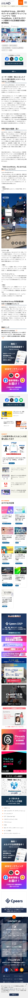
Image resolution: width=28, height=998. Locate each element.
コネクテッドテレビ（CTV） (11, 819)
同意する (14, 994)
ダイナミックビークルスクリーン (12, 833)
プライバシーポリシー (9, 989)
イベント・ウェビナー (18, 976)
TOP (2, 6)
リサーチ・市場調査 (18, 979)
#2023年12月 (5, 45)
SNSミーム (7, 808)
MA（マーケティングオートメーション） (14, 827)
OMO (5, 825)
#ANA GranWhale (13, 45)
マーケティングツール (7, 979)
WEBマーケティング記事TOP (9, 6)
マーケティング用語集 (18, 982)
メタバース (18, 6)
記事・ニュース (6, 976)
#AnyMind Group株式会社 (17, 47)
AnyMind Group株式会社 (9, 330)
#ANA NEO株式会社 (6, 47)
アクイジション (8, 822)
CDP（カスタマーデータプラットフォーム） (15, 810)
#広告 (10, 50)
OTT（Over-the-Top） (10, 816)
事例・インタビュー (7, 982)
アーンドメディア (8, 813)
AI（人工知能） (8, 830)
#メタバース (4, 50)
